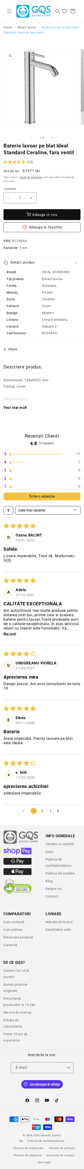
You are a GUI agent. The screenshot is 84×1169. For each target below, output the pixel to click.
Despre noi (54, 889)
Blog (49, 881)
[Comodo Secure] (18, 893)
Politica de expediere (28, 1155)
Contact (52, 896)
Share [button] (12, 349)
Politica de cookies (60, 873)
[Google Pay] (18, 863)
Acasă (8, 27)
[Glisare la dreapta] (52, 137)
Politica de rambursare (29, 1148)
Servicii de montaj (17, 1012)
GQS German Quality (47, 1135)
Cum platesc (13, 929)
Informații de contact (60, 1155)
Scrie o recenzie (42, 496)
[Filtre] (8, 510)
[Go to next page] (59, 811)
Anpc (49, 852)
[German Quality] (21, 843)
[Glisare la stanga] (32, 137)
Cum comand (14, 922)
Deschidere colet (58, 929)
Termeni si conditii (60, 844)
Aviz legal (44, 1162)
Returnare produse (18, 937)
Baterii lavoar (27, 27)
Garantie (10, 945)
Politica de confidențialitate (46, 1140)
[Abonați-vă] (68, 1067)
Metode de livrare (59, 922)
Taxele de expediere (30, 177)
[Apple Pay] (18, 874)
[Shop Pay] (18, 853)
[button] (9, 11)
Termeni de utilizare (62, 1148)
